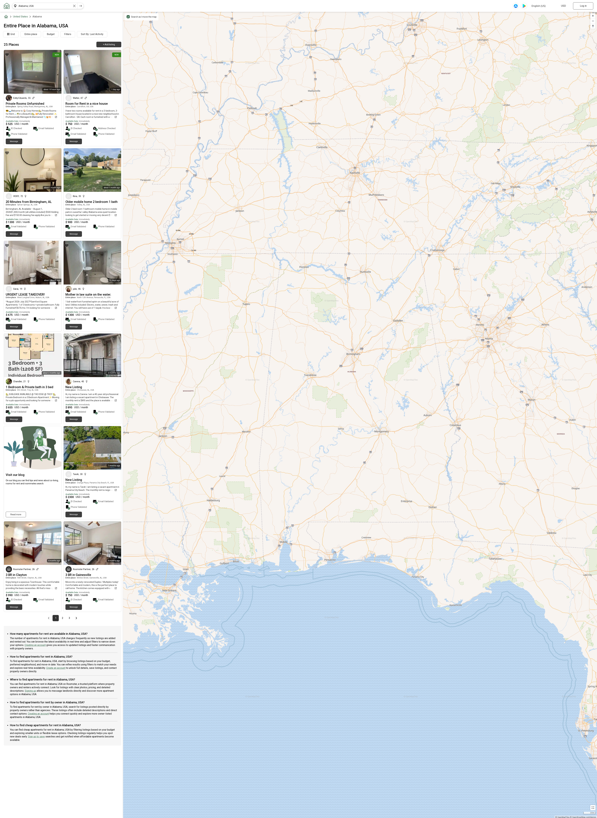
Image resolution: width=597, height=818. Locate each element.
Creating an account (35, 645)
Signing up (30, 690)
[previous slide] (9, 71)
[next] (80, 6)
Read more (15, 514)
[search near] (15, 6)
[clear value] (74, 6)
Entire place (30, 34)
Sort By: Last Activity (92, 34)
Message (14, 141)
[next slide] (55, 71)
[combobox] (45, 6)
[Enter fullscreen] (592, 807)
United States (20, 16)
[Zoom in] (592, 15)
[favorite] (7, 54)
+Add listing (109, 44)
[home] (7, 16)
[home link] (7, 6)
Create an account (55, 667)
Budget (51, 34)
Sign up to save (36, 736)
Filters (67, 34)
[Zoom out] (592, 20)
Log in (583, 5)
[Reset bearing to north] (592, 26)
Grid (12, 34)
